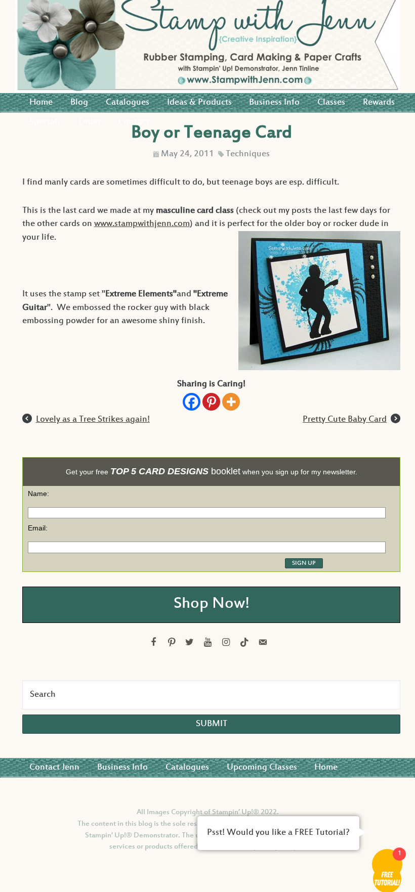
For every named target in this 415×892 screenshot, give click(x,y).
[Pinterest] (211, 402)
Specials (45, 122)
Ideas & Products (199, 103)
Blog (79, 103)
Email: (38, 528)
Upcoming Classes (262, 768)
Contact (133, 122)
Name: (38, 493)
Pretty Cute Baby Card (345, 420)
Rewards (379, 103)
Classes (331, 103)
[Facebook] (191, 402)
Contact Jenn (54, 768)
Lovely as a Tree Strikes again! (93, 420)
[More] (231, 402)
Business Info (274, 103)
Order (89, 122)
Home (41, 103)
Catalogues (127, 103)
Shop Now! (212, 604)
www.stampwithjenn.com (142, 224)
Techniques (248, 154)
